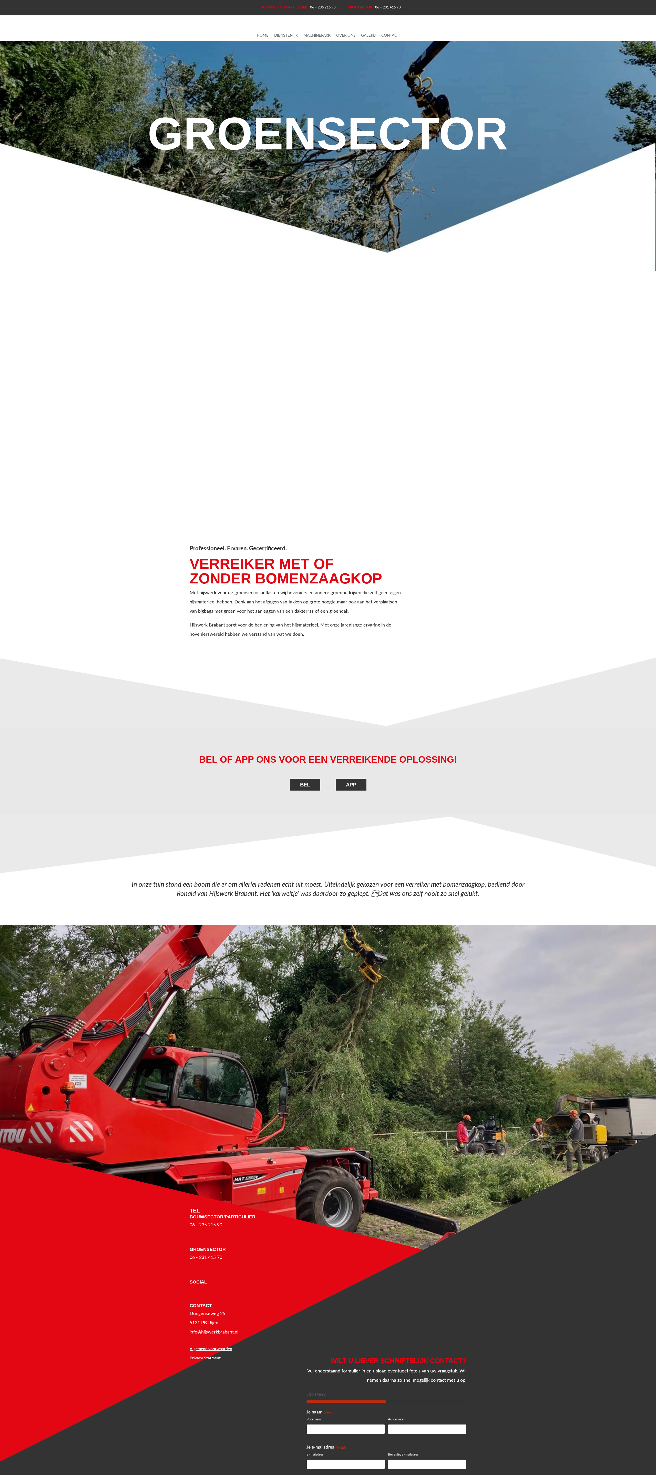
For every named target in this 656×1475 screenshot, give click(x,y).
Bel (305, 784)
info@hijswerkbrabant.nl (214, 1332)
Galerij (368, 35)
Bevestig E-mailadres (403, 1454)
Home (263, 35)
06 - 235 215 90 (206, 1225)
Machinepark (317, 35)
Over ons (345, 35)
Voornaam (313, 1419)
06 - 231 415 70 (206, 1257)
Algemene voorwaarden (211, 1349)
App (351, 784)
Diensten (283, 35)
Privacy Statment (205, 1358)
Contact (390, 35)
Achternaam (397, 1419)
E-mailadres (315, 1454)
